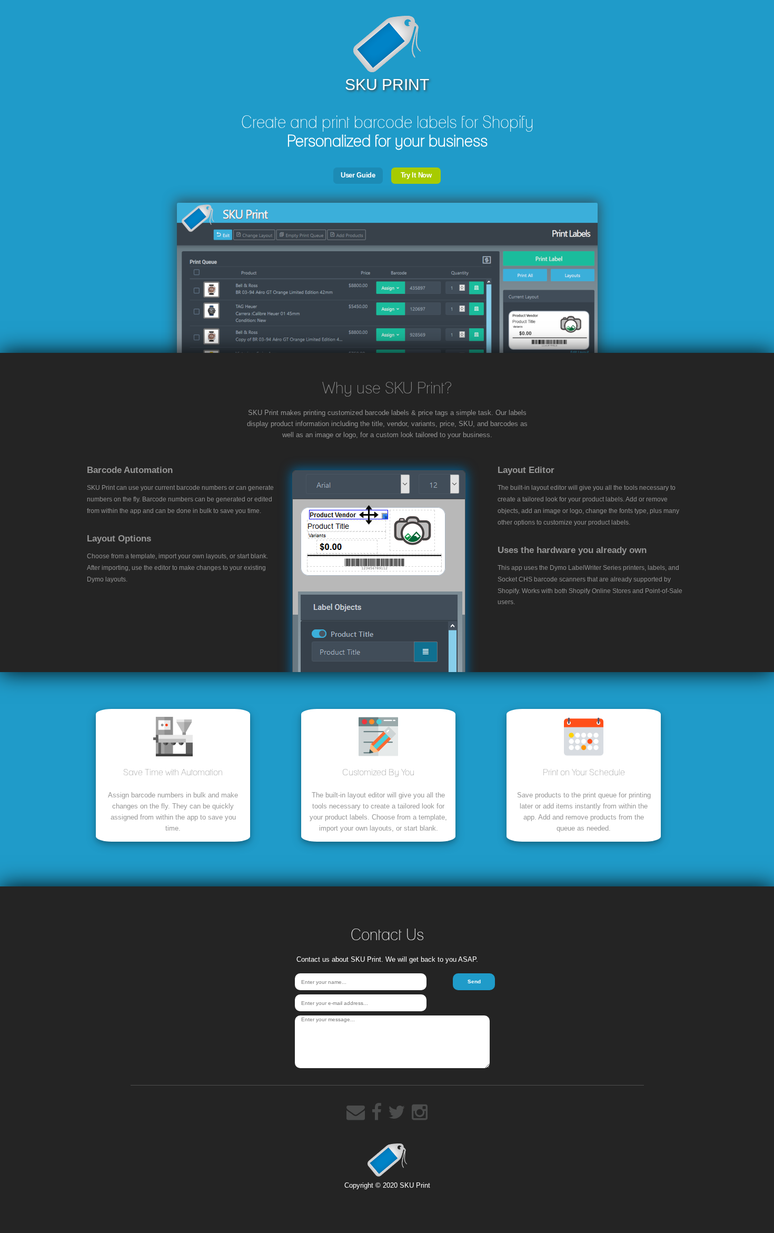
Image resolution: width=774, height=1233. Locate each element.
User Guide (358, 175)
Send (474, 981)
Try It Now (416, 175)
